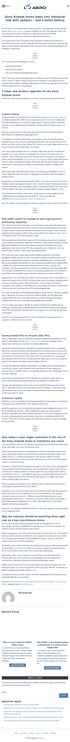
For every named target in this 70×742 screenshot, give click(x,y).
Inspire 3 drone (17, 31)
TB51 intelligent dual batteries (35, 159)
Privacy (31, 733)
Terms (38, 733)
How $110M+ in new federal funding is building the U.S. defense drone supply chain (52, 645)
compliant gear (20, 548)
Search (4, 692)
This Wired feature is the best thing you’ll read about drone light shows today (31, 720)
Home (16, 733)
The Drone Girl (27, 584)
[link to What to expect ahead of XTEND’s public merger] (17, 627)
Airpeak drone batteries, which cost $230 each (27, 199)
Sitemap (53, 733)
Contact (45, 733)
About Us (23, 733)
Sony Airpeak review (56, 117)
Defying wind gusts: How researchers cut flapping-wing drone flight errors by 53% (33, 717)
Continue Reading (17, 665)
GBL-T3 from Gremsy (33, 341)
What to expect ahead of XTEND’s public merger (21, 704)
